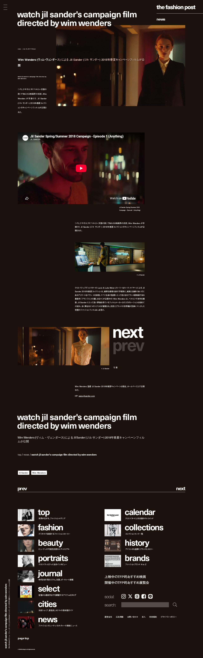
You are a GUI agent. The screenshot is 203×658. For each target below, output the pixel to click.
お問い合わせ (132, 616)
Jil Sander (23, 472)
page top (23, 638)
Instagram (123, 596)
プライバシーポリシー (169, 616)
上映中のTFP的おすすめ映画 (125, 576)
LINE (150, 596)
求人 (144, 616)
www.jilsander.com (87, 396)
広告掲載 (120, 616)
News (161, 19)
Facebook (143, 596)
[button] (129, 330)
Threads (137, 596)
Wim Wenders (39, 472)
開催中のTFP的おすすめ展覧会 (127, 582)
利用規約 (153, 616)
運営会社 (108, 616)
